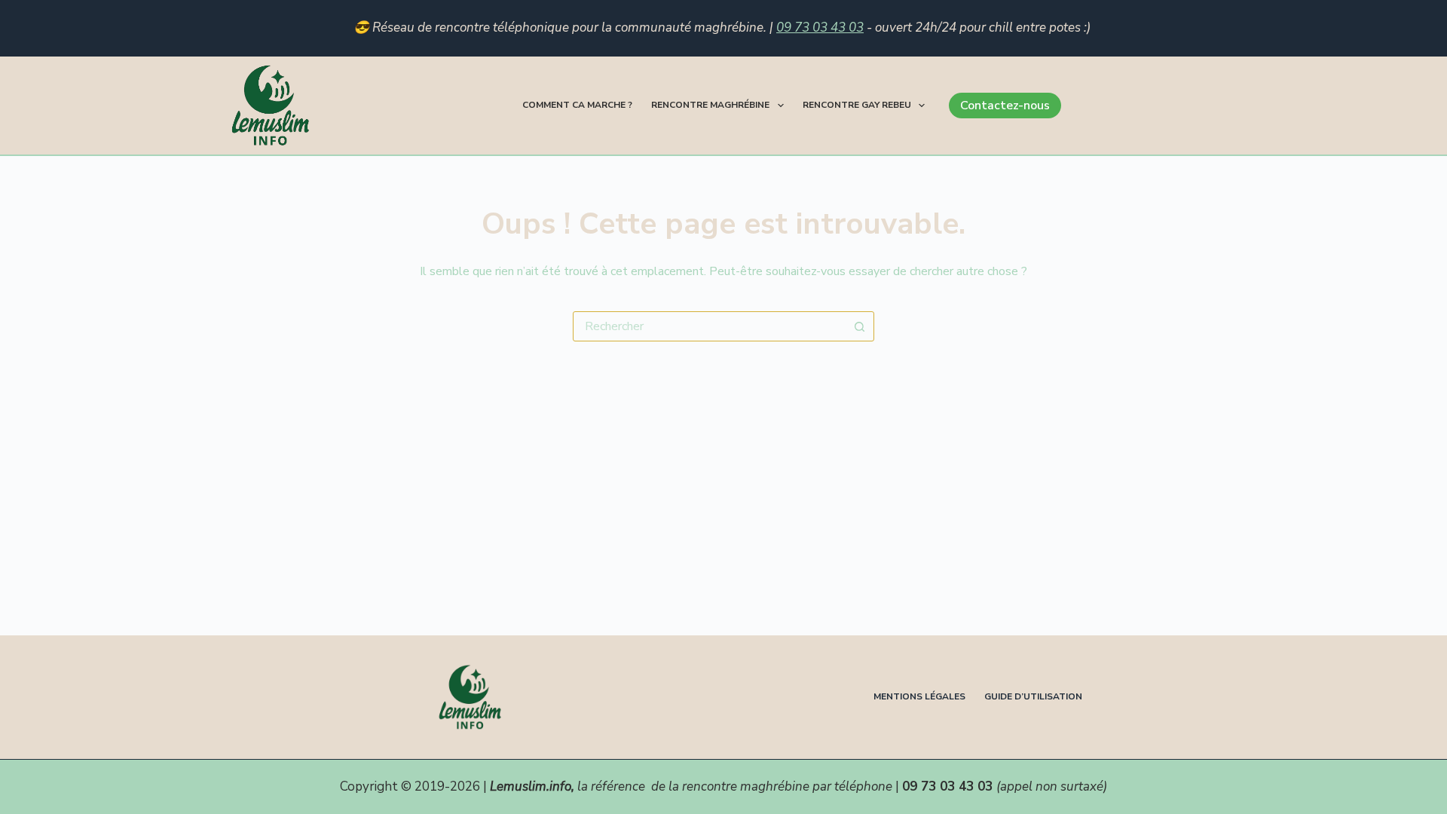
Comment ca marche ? (577, 105)
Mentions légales (919, 696)
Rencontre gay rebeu (857, 105)
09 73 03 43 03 (820, 27)
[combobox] (709, 326)
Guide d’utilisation (1033, 696)
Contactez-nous (1005, 105)
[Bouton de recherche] (859, 326)
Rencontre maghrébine (710, 105)
